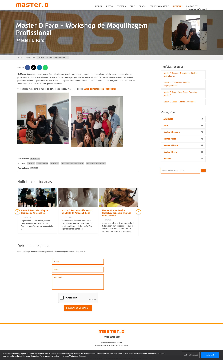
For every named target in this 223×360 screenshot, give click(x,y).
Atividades (183, 119)
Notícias (177, 6)
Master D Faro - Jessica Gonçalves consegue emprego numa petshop (116, 213)
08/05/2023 (34, 168)
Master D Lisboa (183, 145)
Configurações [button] (191, 355)
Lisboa (98, 6)
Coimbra (121, 6)
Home (20, 57)
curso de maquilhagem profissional (72, 163)
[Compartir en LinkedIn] (39, 67)
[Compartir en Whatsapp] (45, 67)
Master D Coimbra (183, 132)
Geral (183, 125)
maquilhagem (54, 163)
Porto (109, 6)
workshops (30, 163)
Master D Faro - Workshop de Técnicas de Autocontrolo (34, 211)
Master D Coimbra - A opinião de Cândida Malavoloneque (180, 74)
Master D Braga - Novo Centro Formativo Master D (180, 93)
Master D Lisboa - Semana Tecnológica (179, 102)
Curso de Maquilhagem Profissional (100, 89)
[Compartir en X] (33, 67)
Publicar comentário (77, 308)
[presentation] (17, 211)
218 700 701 (192, 6)
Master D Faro (30, 57)
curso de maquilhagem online (95, 163)
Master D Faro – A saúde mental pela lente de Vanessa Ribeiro (77, 211)
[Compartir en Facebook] (27, 67)
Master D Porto (183, 152)
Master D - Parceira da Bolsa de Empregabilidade (177, 84)
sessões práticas (42, 163)
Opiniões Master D (159, 6)
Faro (132, 6)
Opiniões (183, 158)
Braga (142, 6)
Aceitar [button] (210, 355)
